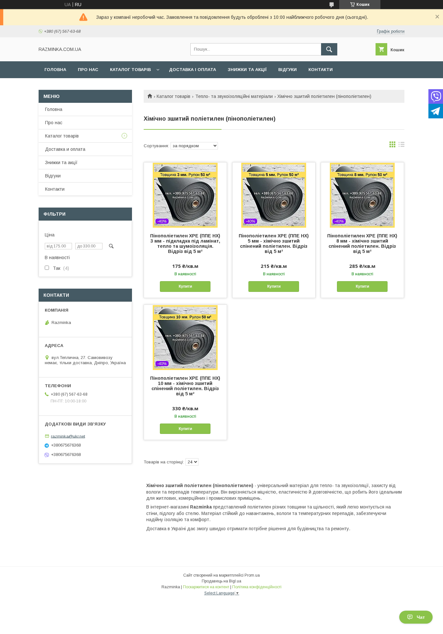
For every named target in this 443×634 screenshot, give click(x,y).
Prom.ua (252, 575)
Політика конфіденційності (256, 587)
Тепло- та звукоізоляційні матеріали (234, 96)
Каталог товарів (130, 69)
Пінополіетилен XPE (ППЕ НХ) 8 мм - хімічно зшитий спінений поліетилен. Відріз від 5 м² (362, 243)
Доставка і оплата (192, 69)
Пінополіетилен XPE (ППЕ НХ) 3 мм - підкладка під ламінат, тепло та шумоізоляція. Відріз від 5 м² (185, 243)
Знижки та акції (247, 69)
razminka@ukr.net (68, 436)
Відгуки (287, 69)
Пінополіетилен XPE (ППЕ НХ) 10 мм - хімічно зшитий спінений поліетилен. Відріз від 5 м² (185, 386)
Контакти (320, 69)
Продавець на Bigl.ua (221, 581)
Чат (421, 617)
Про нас (88, 69)
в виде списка (401, 145)
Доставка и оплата (65, 149)
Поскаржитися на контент (206, 587)
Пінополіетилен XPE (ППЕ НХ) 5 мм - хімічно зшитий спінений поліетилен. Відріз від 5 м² (274, 243)
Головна (55, 69)
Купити (185, 286)
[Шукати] (329, 49)
